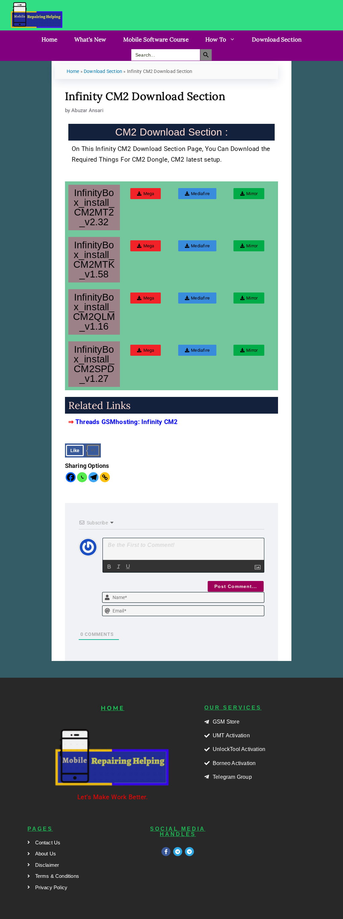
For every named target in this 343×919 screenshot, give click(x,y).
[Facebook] (71, 477)
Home (50, 39)
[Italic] (118, 567)
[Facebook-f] (165, 851)
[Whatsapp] (82, 477)
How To (215, 39)
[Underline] (128, 567)
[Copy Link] (105, 477)
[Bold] (109, 567)
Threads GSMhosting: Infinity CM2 (126, 422)
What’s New (90, 39)
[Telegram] (93, 477)
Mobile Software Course (156, 39)
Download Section (276, 39)
